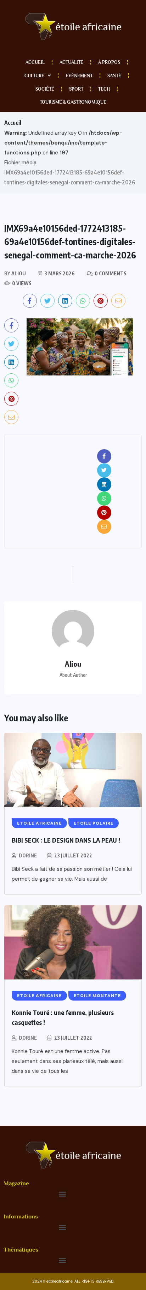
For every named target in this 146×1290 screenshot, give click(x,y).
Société (44, 89)
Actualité (71, 62)
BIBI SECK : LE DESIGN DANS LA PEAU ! (66, 840)
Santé (114, 75)
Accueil (35, 62)
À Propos (109, 62)
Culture (34, 75)
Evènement (79, 75)
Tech (104, 89)
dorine (28, 855)
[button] (62, 1194)
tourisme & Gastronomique (73, 102)
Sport (76, 89)
